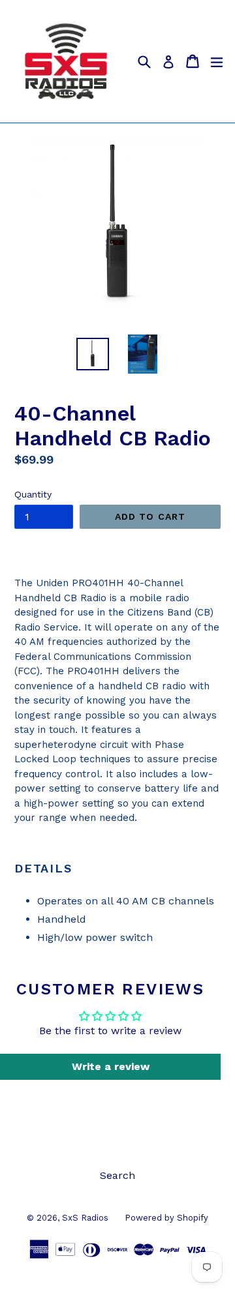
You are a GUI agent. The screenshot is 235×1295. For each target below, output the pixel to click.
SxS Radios (85, 1218)
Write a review (110, 1066)
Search (117, 1175)
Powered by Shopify (166, 1218)
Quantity (33, 494)
